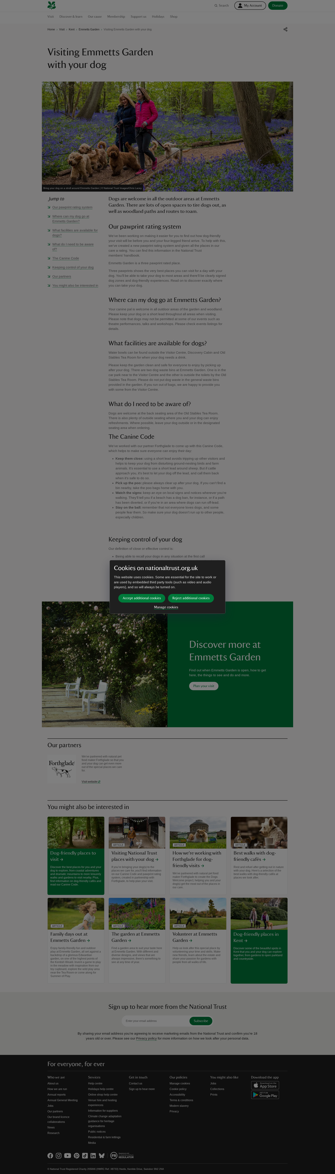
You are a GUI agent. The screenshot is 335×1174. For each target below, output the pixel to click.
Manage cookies (166, 607)
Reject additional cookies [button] (191, 598)
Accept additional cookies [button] (142, 598)
